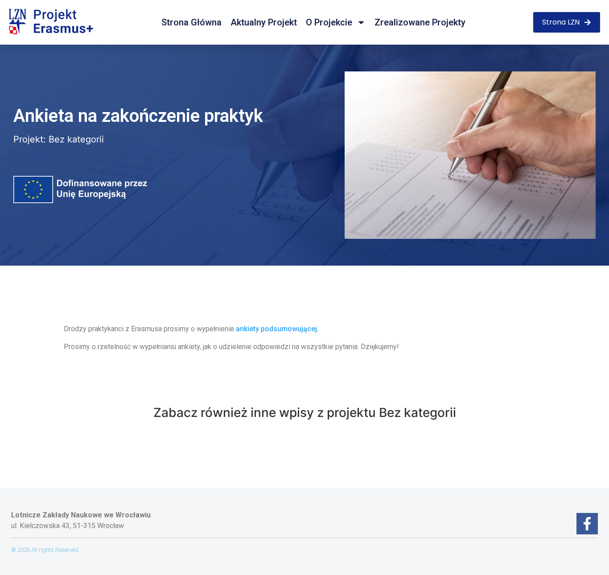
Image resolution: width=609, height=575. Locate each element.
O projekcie (329, 22)
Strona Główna (191, 22)
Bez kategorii (76, 139)
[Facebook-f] (587, 523)
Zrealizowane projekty (419, 22)
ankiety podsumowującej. (278, 329)
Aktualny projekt (263, 22)
